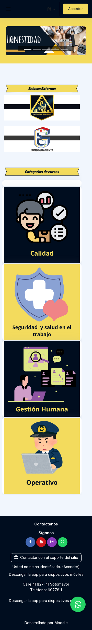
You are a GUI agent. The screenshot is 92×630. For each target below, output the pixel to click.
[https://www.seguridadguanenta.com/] (42, 107)
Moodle (61, 622)
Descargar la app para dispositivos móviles (46, 574)
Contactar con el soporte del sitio (49, 557)
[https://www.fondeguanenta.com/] (42, 138)
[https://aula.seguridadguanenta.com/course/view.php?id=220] (42, 301)
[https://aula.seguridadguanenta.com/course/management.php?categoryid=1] (42, 378)
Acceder (75, 8)
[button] (51, 9)
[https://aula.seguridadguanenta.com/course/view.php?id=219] (42, 225)
